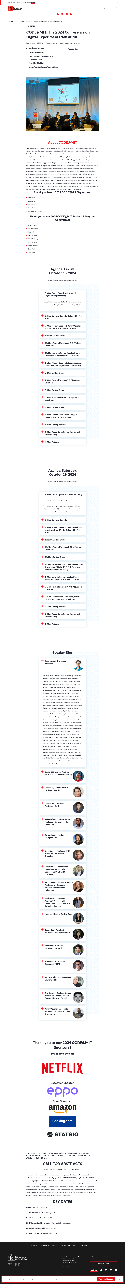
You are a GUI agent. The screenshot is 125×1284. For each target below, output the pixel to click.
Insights (34, 1245)
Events (10, 21)
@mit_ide (94, 1270)
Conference (32, 26)
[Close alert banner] (117, 2)
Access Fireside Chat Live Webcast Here (43, 67)
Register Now (73, 49)
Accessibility (85, 1245)
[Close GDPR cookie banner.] (119, 1279)
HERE (33, 2)
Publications (65, 1245)
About (75, 1245)
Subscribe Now (103, 1263)
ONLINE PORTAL (69, 1178)
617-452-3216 (66, 1266)
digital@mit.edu (37, 1181)
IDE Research (45, 1245)
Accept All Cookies (106, 1279)
